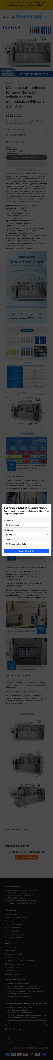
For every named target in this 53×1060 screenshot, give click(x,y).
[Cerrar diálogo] (49, 506)
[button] (26, 525)
